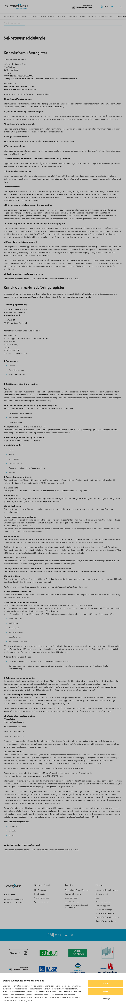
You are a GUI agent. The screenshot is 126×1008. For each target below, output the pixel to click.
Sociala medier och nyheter (106, 890)
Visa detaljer (105, 998)
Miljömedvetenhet (102, 902)
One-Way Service (72, 902)
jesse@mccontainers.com (19, 86)
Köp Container (40, 894)
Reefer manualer (102, 894)
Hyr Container (40, 890)
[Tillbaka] (4, 23)
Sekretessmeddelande (104, 913)
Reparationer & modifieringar (77, 890)
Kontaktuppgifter (105, 16)
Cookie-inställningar (103, 909)
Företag (91, 16)
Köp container (22, 16)
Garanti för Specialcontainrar (107, 917)
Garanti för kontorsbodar (105, 921)
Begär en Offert (42, 885)
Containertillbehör (41, 898)
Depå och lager (71, 898)
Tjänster (72, 16)
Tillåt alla (105, 983)
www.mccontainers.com (18, 76)
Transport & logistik (73, 894)
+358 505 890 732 (12, 89)
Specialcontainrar (47, 16)
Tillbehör (34, 16)
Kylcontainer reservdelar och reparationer (76, 906)
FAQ (97, 898)
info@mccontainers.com (18, 79)
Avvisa (105, 992)
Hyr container (9, 16)
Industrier (61, 16)
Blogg (82, 16)
